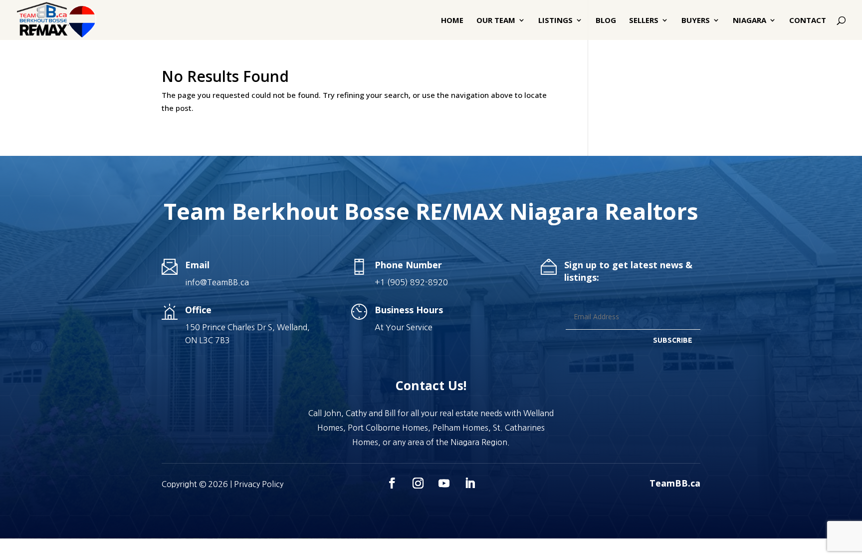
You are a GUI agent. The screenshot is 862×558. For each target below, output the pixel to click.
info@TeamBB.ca (217, 282)
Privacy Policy (258, 484)
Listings (555, 20)
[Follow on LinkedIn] (470, 483)
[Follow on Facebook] (392, 483)
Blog (606, 20)
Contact (807, 20)
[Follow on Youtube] (444, 483)
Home (452, 20)
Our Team (495, 20)
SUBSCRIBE (672, 340)
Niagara (749, 20)
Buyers (695, 20)
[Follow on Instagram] (418, 483)
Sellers (643, 20)
